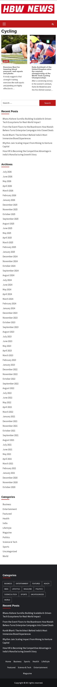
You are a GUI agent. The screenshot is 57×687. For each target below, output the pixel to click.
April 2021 (7, 458)
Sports (34, 61)
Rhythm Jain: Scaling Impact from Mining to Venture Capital (27, 145)
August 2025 (8, 223)
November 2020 (10, 482)
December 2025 (10, 204)
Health (5, 61)
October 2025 (9, 214)
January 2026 (9, 200)
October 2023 (9, 322)
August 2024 (8, 275)
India (5, 523)
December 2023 (10, 312)
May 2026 (7, 181)
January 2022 (9, 416)
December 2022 (10, 369)
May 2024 (7, 289)
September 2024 (10, 270)
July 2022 (7, 393)
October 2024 (9, 265)
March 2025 (8, 242)
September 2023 (10, 327)
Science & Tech (10, 542)
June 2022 (7, 397)
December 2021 (10, 421)
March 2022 (8, 411)
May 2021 (7, 454)
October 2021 (9, 430)
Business (7, 504)
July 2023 (7, 336)
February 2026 (9, 195)
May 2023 (7, 345)
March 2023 (8, 355)
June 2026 (7, 176)
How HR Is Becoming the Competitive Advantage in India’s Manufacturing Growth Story (27, 153)
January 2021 (9, 472)
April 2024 (7, 294)
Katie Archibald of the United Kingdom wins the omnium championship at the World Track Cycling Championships (41, 72)
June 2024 (7, 284)
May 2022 (7, 402)
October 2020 (9, 487)
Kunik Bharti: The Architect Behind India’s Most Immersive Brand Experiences (25, 136)
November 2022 (10, 374)
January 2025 (9, 251)
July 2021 (7, 444)
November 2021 (10, 425)
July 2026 (7, 171)
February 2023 (9, 360)
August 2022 (8, 388)
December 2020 (10, 477)
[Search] (52, 24)
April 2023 (7, 350)
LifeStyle (7, 527)
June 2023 (7, 341)
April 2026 (7, 186)
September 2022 (10, 383)
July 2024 (7, 280)
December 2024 (10, 256)
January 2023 (9, 364)
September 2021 (10, 435)
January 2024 (9, 308)
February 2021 (9, 468)
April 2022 (7, 407)
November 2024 (10, 261)
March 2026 (8, 190)
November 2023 (10, 317)
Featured (7, 513)
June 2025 (7, 228)
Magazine (7, 532)
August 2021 (8, 440)
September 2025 (10, 218)
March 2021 (8, 463)
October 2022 (9, 378)
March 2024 (8, 298)
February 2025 (9, 247)
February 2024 (9, 303)
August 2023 (8, 331)
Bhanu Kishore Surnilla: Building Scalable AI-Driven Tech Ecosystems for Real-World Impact (27, 120)
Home (8, 661)
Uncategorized (10, 551)
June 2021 (7, 449)
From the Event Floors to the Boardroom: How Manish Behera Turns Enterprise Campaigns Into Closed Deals (28, 128)
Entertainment (10, 509)
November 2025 (10, 209)
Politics (6, 537)
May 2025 (7, 233)
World (5, 556)
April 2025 (7, 237)
